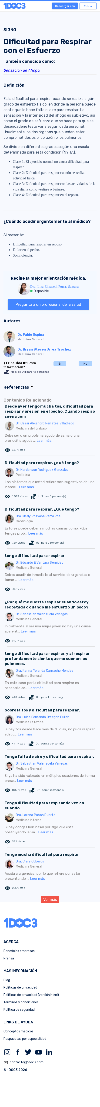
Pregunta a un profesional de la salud (48, 304)
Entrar (88, 6)
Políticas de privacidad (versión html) (31, 995)
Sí (59, 363)
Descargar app (65, 6)
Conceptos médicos (18, 1031)
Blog (6, 980)
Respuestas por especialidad (24, 1039)
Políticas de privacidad (20, 987)
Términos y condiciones (21, 1002)
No (85, 363)
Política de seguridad (19, 1010)
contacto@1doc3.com (23, 1062)
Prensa (8, 958)
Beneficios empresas (19, 951)
